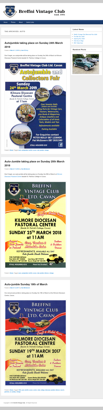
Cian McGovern (25, 169)
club (38, 150)
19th (20, 390)
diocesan (47, 390)
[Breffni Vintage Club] (51, 11)
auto (20, 150)
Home (5, 22)
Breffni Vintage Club (19, 403)
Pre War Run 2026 (79, 36)
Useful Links (30, 22)
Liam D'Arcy (24, 50)
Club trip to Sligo (78, 41)
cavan (34, 150)
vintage (46, 150)
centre (35, 390)
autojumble (25, 150)
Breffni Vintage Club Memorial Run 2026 (85, 34)
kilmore (46, 273)
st (10, 392)
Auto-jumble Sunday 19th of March (26, 284)
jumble (42, 150)
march (62, 390)
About (21, 22)
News (11, 150)
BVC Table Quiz (78, 43)
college (43, 390)
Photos (13, 22)
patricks (7, 392)
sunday (14, 392)
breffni (30, 150)
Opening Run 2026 (79, 39)
